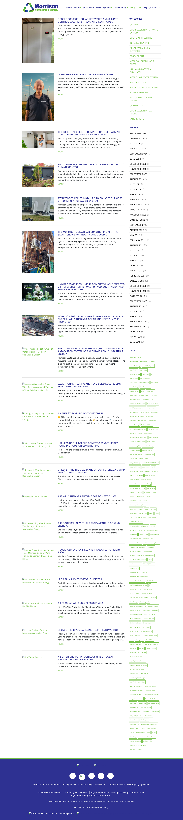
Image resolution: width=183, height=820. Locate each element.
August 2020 (137, 306)
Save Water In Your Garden (138, 559)
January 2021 (137, 281)
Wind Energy (133, 382)
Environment (150, 416)
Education (133, 530)
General (134, 24)
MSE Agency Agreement (138, 784)
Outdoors (132, 492)
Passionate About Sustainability (139, 572)
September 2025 (138, 133)
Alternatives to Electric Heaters (139, 673)
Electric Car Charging (136, 749)
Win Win (141, 648)
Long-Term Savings (150, 690)
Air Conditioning (145, 378)
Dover (157, 513)
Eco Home (133, 652)
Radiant (155, 492)
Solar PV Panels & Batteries (151, 463)
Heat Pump (133, 737)
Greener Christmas (135, 741)
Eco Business (142, 652)
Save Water (151, 547)
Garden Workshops (135, 538)
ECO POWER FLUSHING (141, 38)
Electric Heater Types (136, 656)
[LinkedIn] (110, 776)
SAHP (142, 391)
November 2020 (138, 291)
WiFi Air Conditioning (136, 614)
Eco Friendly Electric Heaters (138, 585)
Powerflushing (134, 387)
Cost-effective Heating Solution (139, 597)
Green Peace (151, 408)
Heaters (132, 496)
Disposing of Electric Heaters (138, 665)
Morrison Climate (153, 606)
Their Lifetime (143, 500)
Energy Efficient (151, 648)
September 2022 (138, 225)
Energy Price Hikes (148, 623)
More (61, 38)
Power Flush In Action (136, 509)
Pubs (143, 488)
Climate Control (134, 391)
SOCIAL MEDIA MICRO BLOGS (144, 87)
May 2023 (135, 194)
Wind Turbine (133, 370)
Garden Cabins (143, 534)
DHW (143, 728)
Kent (131, 517)
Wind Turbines (134, 378)
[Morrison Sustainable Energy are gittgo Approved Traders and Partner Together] (115, 813)
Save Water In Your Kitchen (145, 555)
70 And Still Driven (148, 564)
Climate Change (144, 382)
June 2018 (135, 342)
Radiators (155, 471)
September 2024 (138, 154)
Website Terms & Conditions (46, 784)
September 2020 (138, 301)
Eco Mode (152, 614)
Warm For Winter (145, 471)
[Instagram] (91, 776)
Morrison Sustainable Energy (138, 361)
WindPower (146, 711)
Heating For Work (148, 589)
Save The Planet (154, 437)
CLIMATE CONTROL (139, 105)
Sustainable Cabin (148, 399)
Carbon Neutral (149, 454)
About (77, 7)
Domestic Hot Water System (147, 737)
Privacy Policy (69, 784)
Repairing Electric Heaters (137, 661)
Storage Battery (134, 728)
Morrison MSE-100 (135, 618)
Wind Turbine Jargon (150, 686)
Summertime (152, 420)
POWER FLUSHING (139, 82)
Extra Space (133, 534)
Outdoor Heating (146, 479)
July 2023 (135, 184)
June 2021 (135, 255)
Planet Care (133, 395)
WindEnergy (133, 703)
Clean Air (155, 610)
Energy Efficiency (135, 463)
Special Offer (142, 420)
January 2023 (137, 209)
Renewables (152, 361)
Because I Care (134, 568)
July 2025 (135, 143)
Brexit (146, 509)
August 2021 (136, 245)
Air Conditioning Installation (138, 429)
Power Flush (154, 382)
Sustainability (151, 441)
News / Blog (135, 7)
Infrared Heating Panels (137, 416)
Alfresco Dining (146, 484)
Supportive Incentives (136, 690)
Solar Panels (143, 370)
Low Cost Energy (148, 446)
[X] (82, 777)
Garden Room (134, 471)
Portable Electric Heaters (137, 581)
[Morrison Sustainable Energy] (41, 7)
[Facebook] (72, 776)
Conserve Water (147, 551)
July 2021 (135, 250)
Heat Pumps (146, 627)
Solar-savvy (146, 467)
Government (133, 513)
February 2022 (138, 240)
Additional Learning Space (151, 543)
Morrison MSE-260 (135, 623)
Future (149, 496)
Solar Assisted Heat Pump (137, 441)
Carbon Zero (133, 458)
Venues (140, 492)
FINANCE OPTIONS (139, 92)
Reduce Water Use (135, 551)
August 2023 (137, 179)
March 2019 (136, 337)
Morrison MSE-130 (148, 618)
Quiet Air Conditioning (136, 522)
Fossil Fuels (145, 374)
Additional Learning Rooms (137, 547)
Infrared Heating (134, 484)
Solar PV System (150, 475)
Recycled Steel (134, 412)
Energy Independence (136, 699)
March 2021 (136, 270)
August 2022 (137, 230)
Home (69, 7)
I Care (150, 559)
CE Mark (153, 509)
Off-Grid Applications (136, 694)
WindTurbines (144, 720)
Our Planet (133, 420)
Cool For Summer (145, 387)
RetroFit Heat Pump (135, 635)
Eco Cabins (141, 530)
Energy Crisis (140, 640)
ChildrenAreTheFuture (151, 699)
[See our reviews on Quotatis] (100, 765)
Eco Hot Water (134, 631)
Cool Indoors (152, 517)
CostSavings (148, 715)
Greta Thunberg (134, 479)
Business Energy (147, 450)
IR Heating (154, 412)
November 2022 (138, 215)
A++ (145, 614)
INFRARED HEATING (139, 43)
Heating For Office (135, 589)
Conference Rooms (135, 543)
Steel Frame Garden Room (137, 408)
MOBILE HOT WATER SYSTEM (144, 77)
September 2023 (138, 174)
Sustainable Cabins (152, 530)
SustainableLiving (135, 467)
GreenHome (155, 711)
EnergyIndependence (136, 715)
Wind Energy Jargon (136, 686)
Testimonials (120, 7)
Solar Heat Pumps (135, 627)
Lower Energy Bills (135, 446)
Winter (131, 640)
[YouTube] (101, 776)
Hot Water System (148, 366)
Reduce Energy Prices (150, 635)
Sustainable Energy (135, 357)
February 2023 (138, 204)
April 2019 (135, 331)
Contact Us (154, 7)
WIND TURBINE (137, 119)
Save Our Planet (144, 395)
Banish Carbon (143, 458)
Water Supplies (151, 728)
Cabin (153, 467)
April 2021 (135, 265)
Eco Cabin (154, 395)
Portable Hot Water (146, 631)
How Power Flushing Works (137, 505)
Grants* (132, 475)
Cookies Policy (85, 784)
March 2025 (136, 148)
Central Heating (134, 425)
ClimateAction (134, 720)
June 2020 (135, 311)
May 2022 (135, 235)
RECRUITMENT (137, 56)
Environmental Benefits (151, 694)
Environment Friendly (136, 454)
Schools (153, 526)
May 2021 (134, 260)
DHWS (154, 732)
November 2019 (138, 326)
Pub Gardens (151, 488)
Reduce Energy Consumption (138, 437)
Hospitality (147, 492)
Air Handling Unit (153, 429)
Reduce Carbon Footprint (150, 644)
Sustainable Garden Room (137, 403)
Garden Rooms (154, 534)
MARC (151, 513)
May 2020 (135, 316)
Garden (132, 732)
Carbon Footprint (135, 374)
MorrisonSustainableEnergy (149, 724)
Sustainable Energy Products (97, 7)
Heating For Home (147, 593)
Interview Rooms (148, 538)
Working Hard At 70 (135, 564)
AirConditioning (134, 724)
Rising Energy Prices (136, 433)
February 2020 (138, 321)
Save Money (150, 391)
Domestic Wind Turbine (143, 732)
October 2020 (137, 296)
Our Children (140, 496)
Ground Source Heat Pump (138, 745)
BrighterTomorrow (145, 707)
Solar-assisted (148, 433)
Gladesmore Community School (139, 526)
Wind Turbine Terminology (137, 682)
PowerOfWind (134, 707)
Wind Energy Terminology (137, 678)
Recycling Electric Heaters (137, 669)
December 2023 (138, 164)
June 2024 (135, 159)
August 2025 (137, 138)
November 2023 (138, 169)
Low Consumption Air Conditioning (140, 610)
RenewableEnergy (135, 711)
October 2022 (137, 220)
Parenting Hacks (145, 602)
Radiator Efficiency (147, 425)
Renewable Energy (135, 366)
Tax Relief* (140, 475)
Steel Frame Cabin (152, 403)
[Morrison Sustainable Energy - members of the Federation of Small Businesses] (83, 765)
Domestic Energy (135, 450)
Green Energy (145, 412)
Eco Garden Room (135, 399)
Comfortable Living (140, 517)
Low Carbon (133, 648)
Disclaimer (100, 784)
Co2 (152, 374)
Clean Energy (134, 602)
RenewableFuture (153, 703)
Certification (143, 513)
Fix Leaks (132, 555)
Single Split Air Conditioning (138, 606)
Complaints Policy (116, 784)
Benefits (153, 597)
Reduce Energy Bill (135, 644)
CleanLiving (142, 703)
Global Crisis (149, 640)
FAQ (145, 7)
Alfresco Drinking (135, 488)
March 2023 (136, 199)
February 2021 (137, 276)
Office (131, 593)
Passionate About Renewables (139, 576)
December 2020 (138, 286)
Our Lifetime (133, 500)
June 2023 (135, 189)
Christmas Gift (147, 741)
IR (149, 585)
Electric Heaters (151, 581)
